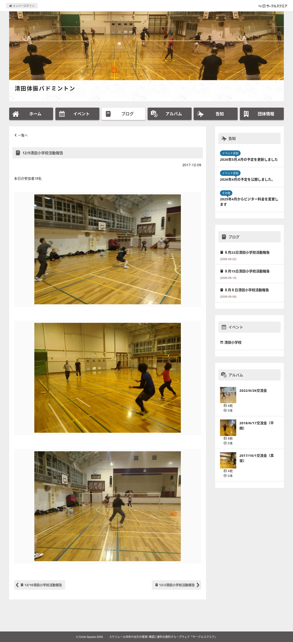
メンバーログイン (23, 6)
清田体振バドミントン (45, 88)
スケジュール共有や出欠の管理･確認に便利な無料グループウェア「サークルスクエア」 (163, 637)
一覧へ (23, 135)
